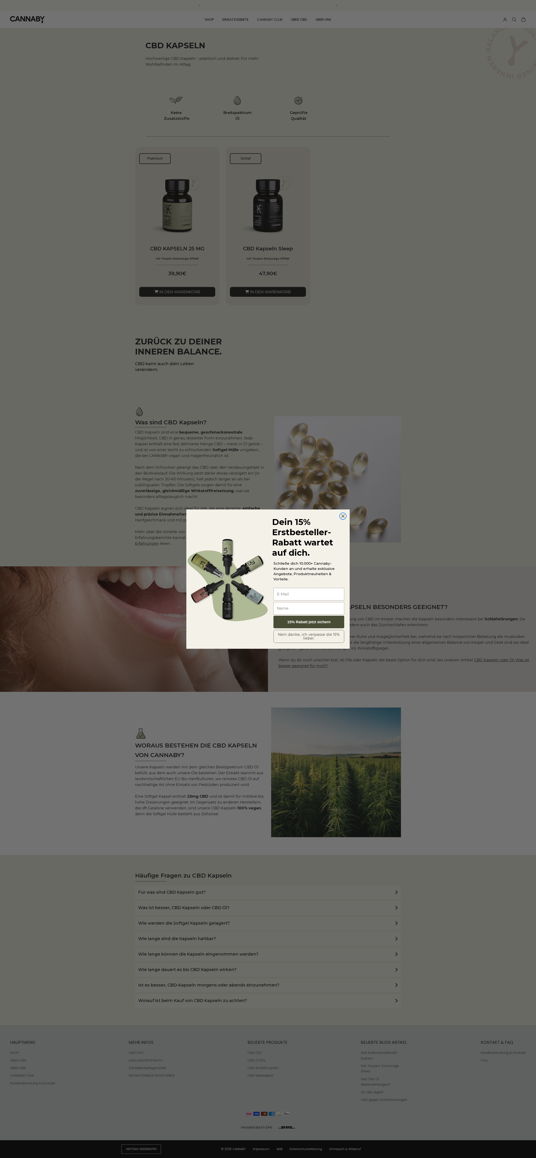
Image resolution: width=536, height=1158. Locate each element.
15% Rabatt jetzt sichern (309, 622)
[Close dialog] (343, 516)
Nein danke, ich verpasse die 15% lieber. (309, 636)
